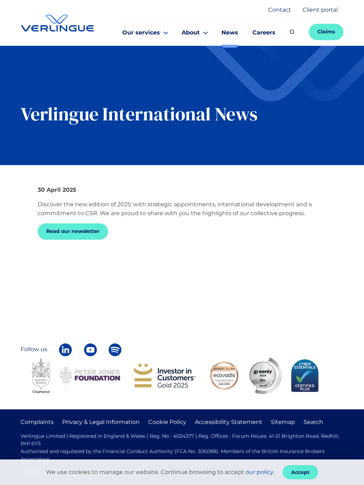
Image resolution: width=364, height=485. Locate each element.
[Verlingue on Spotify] (115, 349)
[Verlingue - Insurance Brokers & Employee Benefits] (57, 23)
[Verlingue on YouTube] (90, 349)
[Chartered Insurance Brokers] (41, 375)
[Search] (292, 32)
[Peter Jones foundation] (90, 375)
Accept (300, 472)
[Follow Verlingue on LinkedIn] (65, 349)
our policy (259, 472)
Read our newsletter (73, 231)
